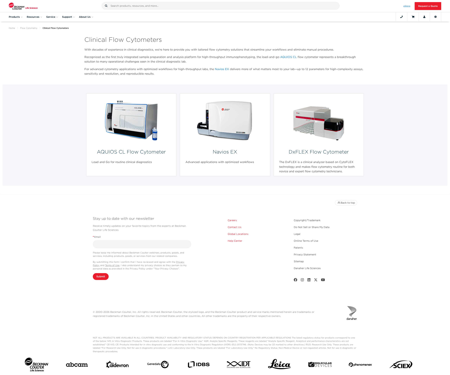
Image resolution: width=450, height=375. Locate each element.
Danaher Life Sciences (307, 268)
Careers (232, 220)
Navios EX (222, 69)
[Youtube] (323, 280)
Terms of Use (112, 265)
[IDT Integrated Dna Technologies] (239, 365)
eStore (406, 6)
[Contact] (401, 16)
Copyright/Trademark (307, 220)
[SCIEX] (401, 365)
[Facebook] (295, 280)
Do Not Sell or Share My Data (311, 227)
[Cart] (413, 16)
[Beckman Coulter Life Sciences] (23, 6)
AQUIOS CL (288, 57)
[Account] (424, 16)
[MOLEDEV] (320, 365)
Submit (100, 276)
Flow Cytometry (28, 28)
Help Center (235, 240)
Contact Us (234, 227)
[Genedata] (158, 365)
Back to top (348, 202)
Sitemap (299, 261)
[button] (106, 6)
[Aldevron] (117, 365)
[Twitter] (315, 280)
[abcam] (77, 365)
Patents (298, 247)
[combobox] (220, 5)
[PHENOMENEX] (360, 365)
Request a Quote (428, 6)
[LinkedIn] (309, 280)
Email (97, 237)
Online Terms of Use (306, 240)
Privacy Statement (305, 254)
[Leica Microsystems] (279, 365)
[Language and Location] (435, 16)
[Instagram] (302, 280)
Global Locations (238, 234)
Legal (297, 234)
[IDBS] (198, 365)
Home (12, 28)
